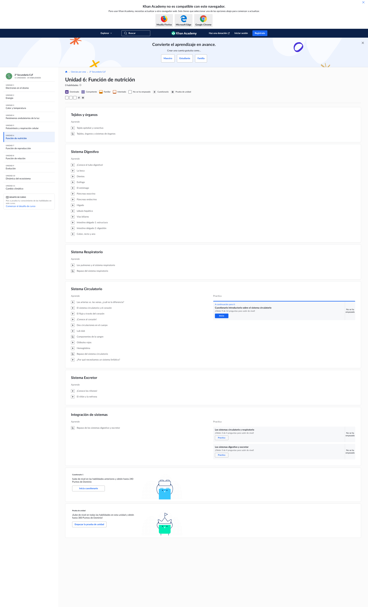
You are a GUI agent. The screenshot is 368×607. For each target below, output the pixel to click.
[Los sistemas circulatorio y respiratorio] (71, 97)
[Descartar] (363, 2)
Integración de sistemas (89, 415)
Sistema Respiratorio (87, 252)
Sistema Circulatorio (86, 289)
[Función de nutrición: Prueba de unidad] (83, 97)
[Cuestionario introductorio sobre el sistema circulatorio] (67, 97)
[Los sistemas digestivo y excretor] (75, 97)
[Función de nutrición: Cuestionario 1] (79, 97)
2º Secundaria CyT (97, 72)
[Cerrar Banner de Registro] (363, 43)
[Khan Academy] (184, 33)
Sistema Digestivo (85, 152)
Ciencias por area (78, 72)
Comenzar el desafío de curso (20, 206)
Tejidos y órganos (84, 115)
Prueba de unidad (79, 510)
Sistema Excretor (84, 378)
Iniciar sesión (241, 33)
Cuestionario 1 (77, 475)
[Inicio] (66, 72)
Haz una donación (218, 33)
